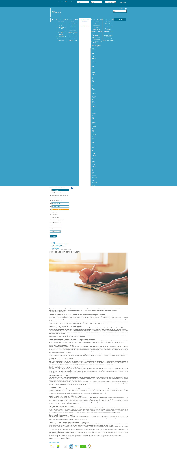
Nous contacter (120, 8)
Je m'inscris (123, 2)
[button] (174, 446)
